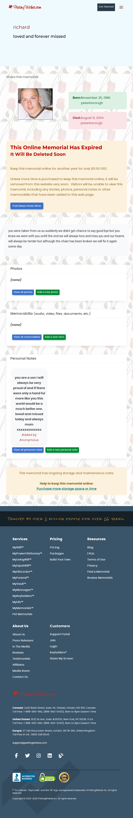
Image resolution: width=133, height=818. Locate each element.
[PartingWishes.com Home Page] (25, 7)
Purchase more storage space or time (66, 488)
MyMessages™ (22, 590)
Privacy (92, 565)
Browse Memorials (100, 577)
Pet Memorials (22, 614)
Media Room (21, 670)
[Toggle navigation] (121, 7)
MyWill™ (18, 547)
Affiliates (18, 664)
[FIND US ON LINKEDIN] (50, 756)
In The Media (21, 646)
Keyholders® (58, 652)
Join (53, 640)
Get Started (106, 6)
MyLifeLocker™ (22, 571)
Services (20, 539)
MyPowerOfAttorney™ (27, 553)
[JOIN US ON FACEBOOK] (16, 756)
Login (53, 646)
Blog (90, 547)
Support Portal (60, 634)
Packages (57, 553)
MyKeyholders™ (23, 596)
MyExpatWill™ (21, 565)
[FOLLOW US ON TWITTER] (27, 756)
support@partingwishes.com (29, 743)
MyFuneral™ (20, 577)
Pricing (56, 539)
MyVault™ (19, 583)
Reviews (18, 652)
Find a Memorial (98, 571)
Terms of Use (96, 559)
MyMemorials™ (22, 608)
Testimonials (21, 658)
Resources (96, 539)
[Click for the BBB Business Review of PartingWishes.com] (24, 777)
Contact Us (20, 677)
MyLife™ (17, 602)
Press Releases (22, 640)
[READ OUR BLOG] (61, 756)
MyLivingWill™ (21, 559)
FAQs (90, 553)
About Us (20, 626)
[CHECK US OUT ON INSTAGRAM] (39, 756)
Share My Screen (61, 658)
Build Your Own (60, 559)
